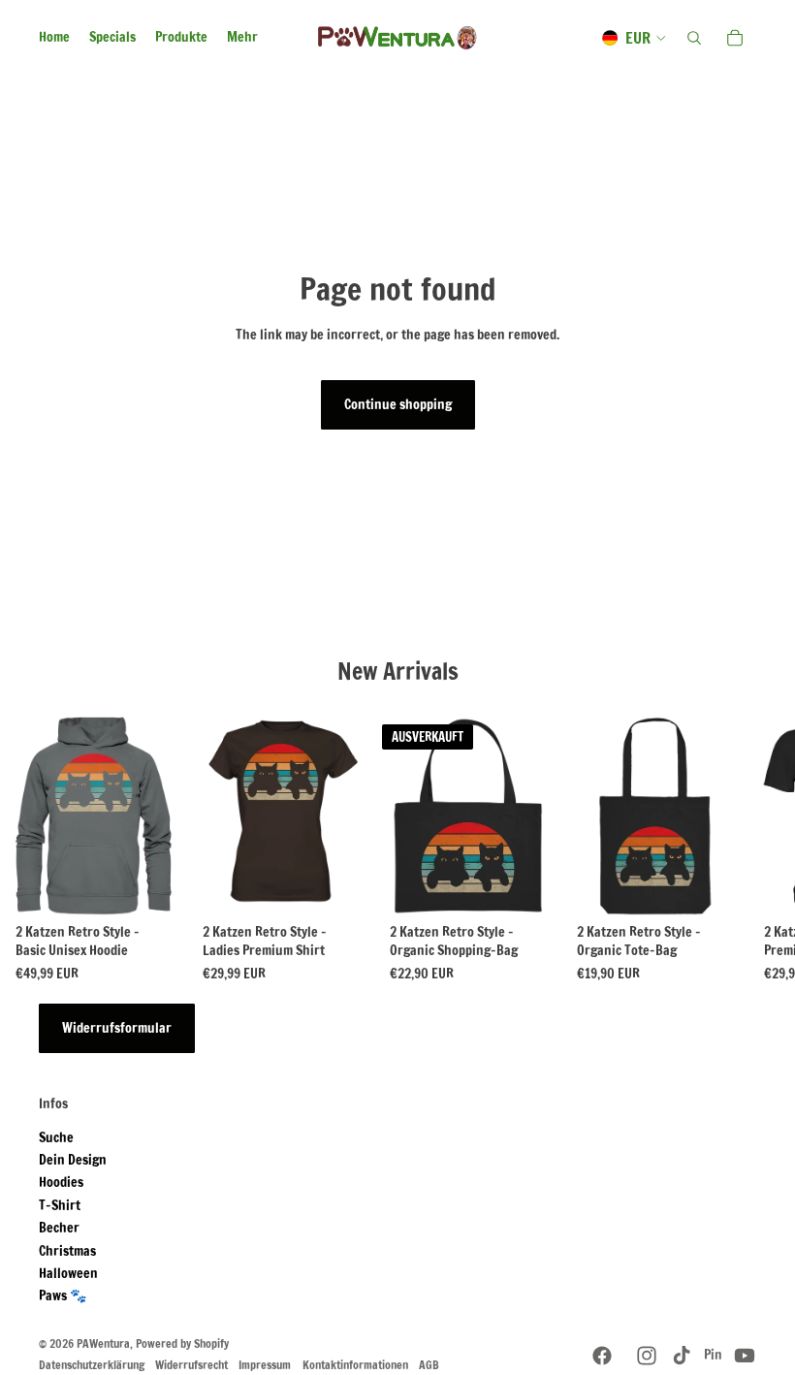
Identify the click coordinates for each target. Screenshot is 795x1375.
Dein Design (73, 1159)
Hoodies (61, 1182)
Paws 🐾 (62, 1295)
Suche (56, 1137)
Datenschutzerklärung (91, 1365)
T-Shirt (59, 1205)
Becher (59, 1227)
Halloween (68, 1273)
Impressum (264, 1365)
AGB (429, 1365)
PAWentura (103, 1343)
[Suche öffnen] (694, 37)
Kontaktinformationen (355, 1365)
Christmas (67, 1251)
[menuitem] (242, 37)
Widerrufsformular (117, 1028)
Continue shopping (398, 404)
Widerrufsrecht (191, 1365)
